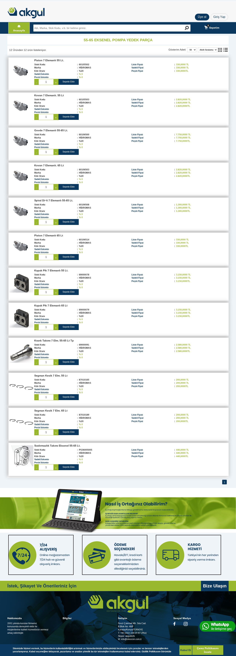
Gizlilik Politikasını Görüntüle (156, 651)
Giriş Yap (219, 16)
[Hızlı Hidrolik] (28, 12)
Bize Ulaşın (215, 585)
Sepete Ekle (69, 81)
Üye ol (202, 16)
